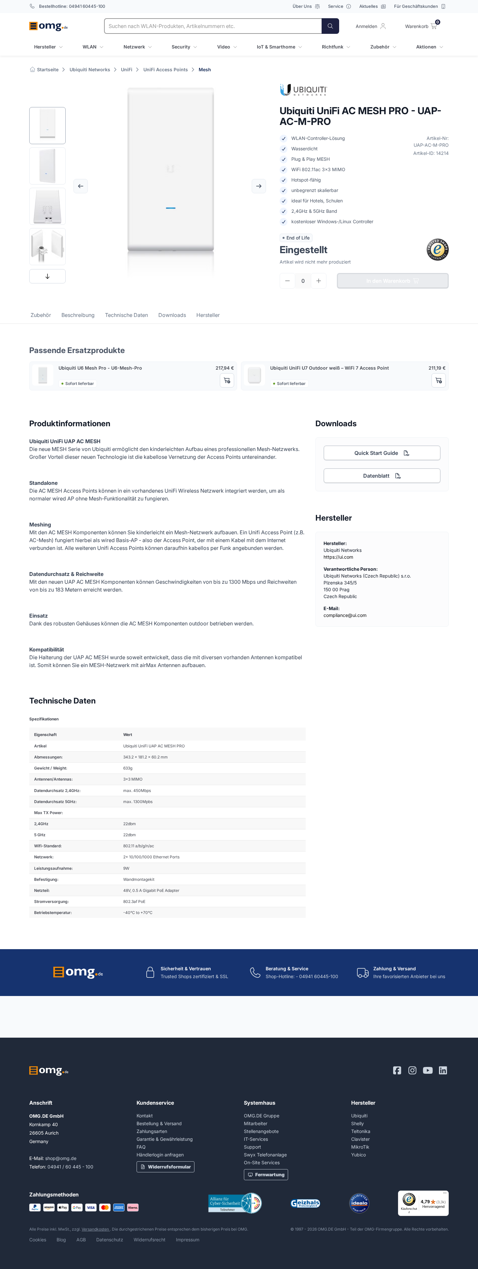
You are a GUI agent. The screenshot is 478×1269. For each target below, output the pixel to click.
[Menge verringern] (287, 281)
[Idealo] (359, 1203)
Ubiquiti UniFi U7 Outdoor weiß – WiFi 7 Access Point (329, 368)
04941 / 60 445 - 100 (70, 1166)
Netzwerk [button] (134, 46)
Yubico (358, 1154)
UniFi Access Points (165, 69)
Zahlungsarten (152, 1131)
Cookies (37, 1239)
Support (252, 1147)
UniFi (126, 69)
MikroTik (360, 1147)
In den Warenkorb (388, 281)
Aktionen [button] (426, 46)
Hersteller (208, 315)
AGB (81, 1239)
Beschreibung (78, 315)
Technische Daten (126, 315)
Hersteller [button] (45, 46)
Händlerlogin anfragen (160, 1154)
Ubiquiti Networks (90, 69)
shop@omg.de (60, 1158)
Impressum (187, 1239)
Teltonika (360, 1131)
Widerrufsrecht (150, 1239)
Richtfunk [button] (332, 46)
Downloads (172, 315)
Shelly (357, 1123)
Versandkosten (96, 1229)
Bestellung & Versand (159, 1123)
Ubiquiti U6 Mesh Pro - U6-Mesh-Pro (100, 368)
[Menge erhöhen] (318, 281)
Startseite (47, 69)
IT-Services (256, 1139)
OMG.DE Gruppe (261, 1115)
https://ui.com (338, 557)
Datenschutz (109, 1239)
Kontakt (145, 1115)
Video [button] (223, 46)
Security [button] (181, 46)
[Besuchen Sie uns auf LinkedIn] (443, 1070)
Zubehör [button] (380, 46)
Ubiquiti (359, 1115)
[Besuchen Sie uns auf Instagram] (412, 1070)
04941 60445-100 (87, 6)
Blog (61, 1239)
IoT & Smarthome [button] (276, 46)
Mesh (205, 69)
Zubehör (41, 315)
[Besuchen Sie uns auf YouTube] (427, 1070)
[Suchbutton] (330, 26)
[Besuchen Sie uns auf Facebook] (397, 1070)
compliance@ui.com (345, 615)
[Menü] (445, 1194)
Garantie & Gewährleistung (165, 1139)
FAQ (141, 1147)
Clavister (360, 1139)
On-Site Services (262, 1162)
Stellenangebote (261, 1131)
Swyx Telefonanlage (265, 1154)
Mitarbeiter (255, 1123)
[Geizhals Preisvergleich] (305, 1203)
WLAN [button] (90, 46)
